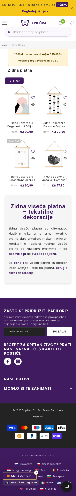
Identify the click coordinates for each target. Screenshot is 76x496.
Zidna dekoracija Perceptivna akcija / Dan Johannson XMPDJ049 (22, 178)
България (55, 476)
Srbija (41, 470)
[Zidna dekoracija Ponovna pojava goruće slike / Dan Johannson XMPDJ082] (54, 101)
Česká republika (49, 464)
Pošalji (59, 331)
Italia (47, 483)
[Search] (8, 32)
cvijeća (37, 254)
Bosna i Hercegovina (21, 483)
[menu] (4, 22)
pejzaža (50, 254)
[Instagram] (18, 361)
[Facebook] (7, 361)
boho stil (21, 263)
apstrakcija (17, 254)
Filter (16, 80)
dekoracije (26, 273)
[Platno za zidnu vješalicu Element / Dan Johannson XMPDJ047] (54, 154)
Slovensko (23, 464)
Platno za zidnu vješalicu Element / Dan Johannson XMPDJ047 (54, 178)
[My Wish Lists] (72, 23)
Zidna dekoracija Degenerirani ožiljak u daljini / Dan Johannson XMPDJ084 (21, 124)
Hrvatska (27, 489)
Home (4, 45)
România (60, 470)
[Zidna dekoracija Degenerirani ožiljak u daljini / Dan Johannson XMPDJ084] (22, 101)
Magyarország (19, 470)
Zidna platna (18, 45)
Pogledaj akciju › (35, 11)
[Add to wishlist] (33, 98)
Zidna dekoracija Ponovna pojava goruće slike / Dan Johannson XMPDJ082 (54, 124)
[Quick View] (33, 104)
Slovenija (48, 489)
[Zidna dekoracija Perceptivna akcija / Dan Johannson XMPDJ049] (22, 154)
